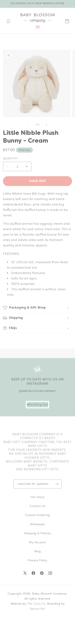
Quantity (10, 158)
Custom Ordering (37, 515)
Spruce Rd (37, 608)
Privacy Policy (37, 560)
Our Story (37, 497)
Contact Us (38, 506)
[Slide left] (28, 124)
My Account (37, 542)
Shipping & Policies (37, 533)
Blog (37, 551)
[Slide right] (46, 124)
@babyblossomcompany (37, 391)
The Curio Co (36, 603)
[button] (8, 21)
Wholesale (37, 524)
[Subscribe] (57, 484)
